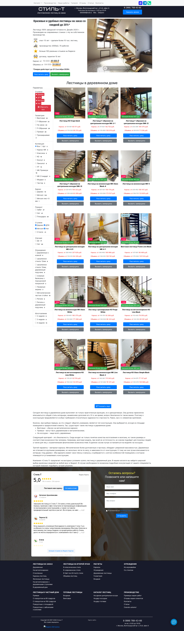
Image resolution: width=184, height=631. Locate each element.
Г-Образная (43, 121)
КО (39, 156)
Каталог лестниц (102, 592)
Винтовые (67, 598)
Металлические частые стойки (42, 294)
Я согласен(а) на (123, 512)
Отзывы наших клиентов (133, 598)
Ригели (41, 299)
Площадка (43, 216)
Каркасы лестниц (40, 576)
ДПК (39, 97)
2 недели (42, 316)
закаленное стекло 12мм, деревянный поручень (41, 268)
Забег (40, 210)
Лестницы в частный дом (46, 592)
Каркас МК (42, 150)
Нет (39, 103)
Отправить (121, 516)
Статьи (91, 3)
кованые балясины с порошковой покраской (40, 279)
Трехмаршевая (43, 136)
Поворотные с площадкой (43, 604)
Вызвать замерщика (60, 74)
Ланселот (42, 163)
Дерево (40, 94)
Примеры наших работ (133, 596)
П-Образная (43, 128)
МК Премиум (42, 171)
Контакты (100, 3)
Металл (40, 100)
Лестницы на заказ (43, 564)
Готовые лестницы (72, 592)
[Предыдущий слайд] (105, 68)
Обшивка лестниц (70, 576)
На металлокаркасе (40, 570)
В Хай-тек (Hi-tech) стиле (73, 573)
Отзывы (82, 3)
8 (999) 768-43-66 (132, 7)
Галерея (74, 3)
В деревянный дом (40, 587)
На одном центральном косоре (106, 596)
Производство (50, 3)
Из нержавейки (130, 567)
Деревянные (38, 567)
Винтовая (42, 118)
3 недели (42, 319)
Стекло (41, 232)
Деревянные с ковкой (42, 254)
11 (123, 68)
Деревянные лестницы (103, 573)
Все (38, 146)
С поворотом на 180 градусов (44, 601)
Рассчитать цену (41, 74)
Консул (41, 160)
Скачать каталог (130, 607)
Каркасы (97, 567)
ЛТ (39, 167)
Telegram (101, 12)
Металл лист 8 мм (42, 199)
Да (39, 241)
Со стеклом (128, 570)
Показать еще (104, 406)
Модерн (41, 180)
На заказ (42, 125)
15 (129, 68)
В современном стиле (71, 570)
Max (95, 12)
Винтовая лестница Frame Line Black (136, 247)
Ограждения (98, 570)
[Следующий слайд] (134, 68)
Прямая (41, 132)
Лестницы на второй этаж (76, 564)
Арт (44, 146)
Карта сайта (92, 620)
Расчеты (98, 564)
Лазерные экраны (40, 288)
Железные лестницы (41, 579)
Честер (41, 183)
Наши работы (63, 3)
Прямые (36, 596)
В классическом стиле (72, 567)
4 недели (42, 323)
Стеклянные (38, 573)
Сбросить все (43, 108)
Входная (97, 579)
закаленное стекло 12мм (41, 260)
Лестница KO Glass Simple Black (136, 372)
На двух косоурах (100, 598)
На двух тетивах (100, 601)
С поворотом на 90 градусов (44, 598)
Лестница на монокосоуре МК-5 (136, 184)
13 (126, 68)
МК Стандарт (43, 176)
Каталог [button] (37, 3)
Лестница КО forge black (69, 121)
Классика (42, 153)
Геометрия (98, 576)
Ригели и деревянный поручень (40, 304)
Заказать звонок (132, 12)
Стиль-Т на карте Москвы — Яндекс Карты (61, 555)
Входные (66, 596)
